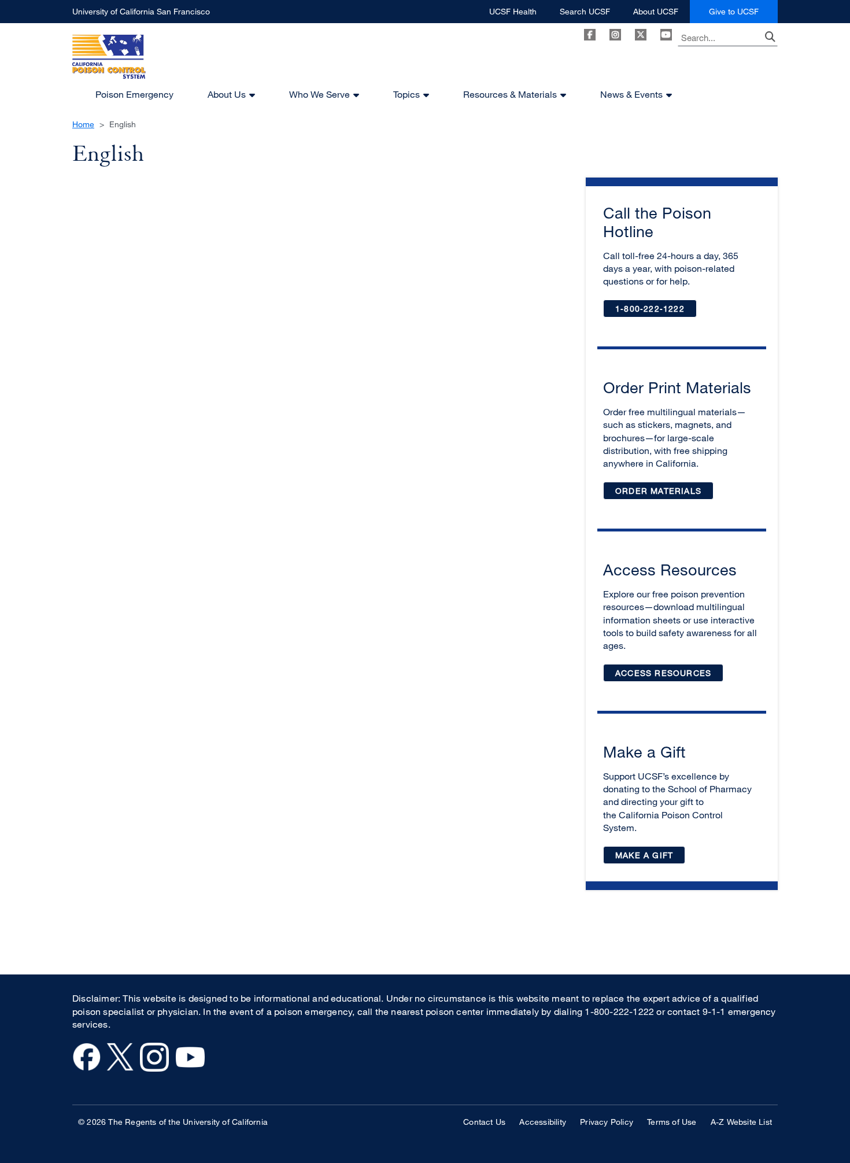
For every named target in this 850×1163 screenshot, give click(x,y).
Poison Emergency (134, 94)
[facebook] (590, 34)
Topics (406, 94)
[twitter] (640, 34)
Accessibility (542, 1122)
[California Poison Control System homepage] (109, 60)
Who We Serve (319, 94)
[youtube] (666, 34)
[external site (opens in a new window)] (86, 1068)
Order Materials (664, 493)
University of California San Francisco (141, 14)
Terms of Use (671, 1122)
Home (83, 124)
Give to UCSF (743, 14)
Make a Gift (650, 857)
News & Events (631, 94)
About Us (227, 94)
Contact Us (484, 1122)
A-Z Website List (741, 1122)
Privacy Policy (606, 1122)
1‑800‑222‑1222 (656, 311)
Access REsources (663, 673)
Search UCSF (585, 14)
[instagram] (615, 34)
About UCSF (655, 14)
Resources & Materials (510, 94)
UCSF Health (513, 14)
